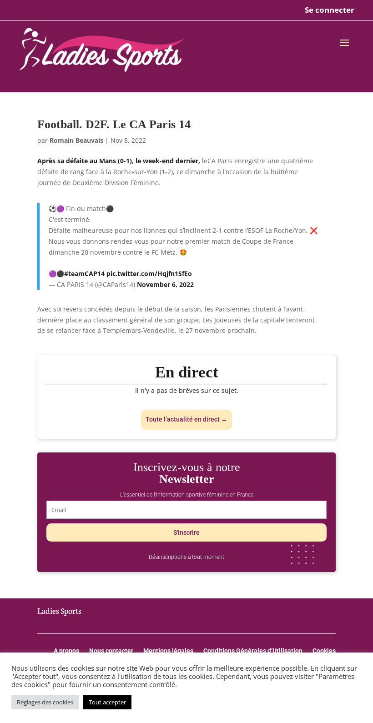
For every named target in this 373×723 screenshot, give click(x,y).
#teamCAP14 (84, 273)
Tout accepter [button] (107, 702)
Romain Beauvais (76, 140)
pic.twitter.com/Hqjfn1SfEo (149, 273)
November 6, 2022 (165, 284)
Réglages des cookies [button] (45, 702)
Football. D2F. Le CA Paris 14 (114, 124)
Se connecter (329, 10)
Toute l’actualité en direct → (186, 419)
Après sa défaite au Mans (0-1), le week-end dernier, (119, 160)
